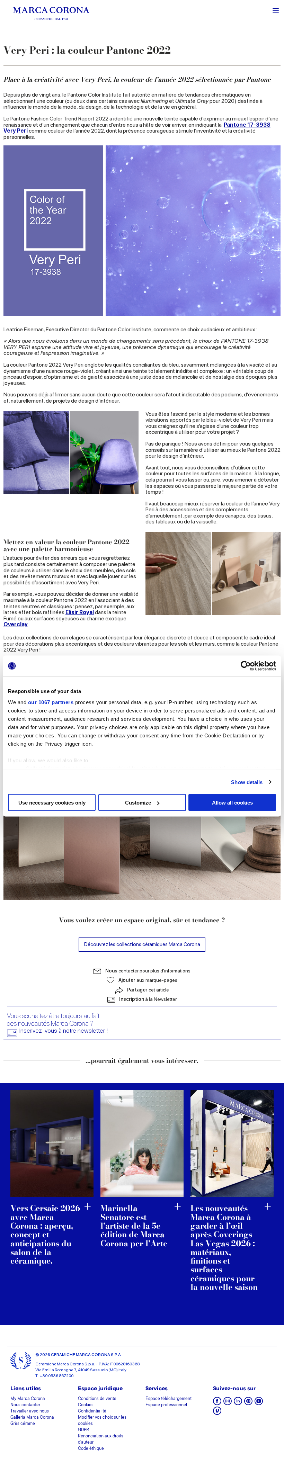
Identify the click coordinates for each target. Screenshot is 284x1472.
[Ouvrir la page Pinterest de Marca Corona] (248, 1403)
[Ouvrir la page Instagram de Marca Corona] (227, 1403)
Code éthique (91, 1448)
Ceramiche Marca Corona (59, 1364)
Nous (147, 970)
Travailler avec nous (29, 1411)
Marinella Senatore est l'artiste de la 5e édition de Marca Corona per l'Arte (133, 1225)
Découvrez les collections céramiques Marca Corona (142, 944)
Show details (247, 782)
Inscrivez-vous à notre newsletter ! (63, 1030)
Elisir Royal (79, 612)
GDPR (83, 1430)
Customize (138, 803)
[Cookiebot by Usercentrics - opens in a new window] (245, 666)
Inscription (148, 999)
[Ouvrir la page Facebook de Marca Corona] (217, 1403)
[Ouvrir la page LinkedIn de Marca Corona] (238, 1403)
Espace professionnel (166, 1405)
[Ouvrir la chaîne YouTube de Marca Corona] (259, 1403)
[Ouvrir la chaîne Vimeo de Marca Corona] (217, 1413)
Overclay (15, 624)
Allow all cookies (232, 803)
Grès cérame (22, 1423)
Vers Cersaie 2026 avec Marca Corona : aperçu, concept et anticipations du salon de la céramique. (45, 1234)
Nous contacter (25, 1405)
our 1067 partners (51, 702)
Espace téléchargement (168, 1399)
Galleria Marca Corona (32, 1417)
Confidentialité (92, 1411)
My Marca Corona (27, 1399)
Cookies (86, 1405)
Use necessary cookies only (52, 803)
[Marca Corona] (51, 13)
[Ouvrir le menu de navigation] (275, 10)
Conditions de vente (97, 1399)
